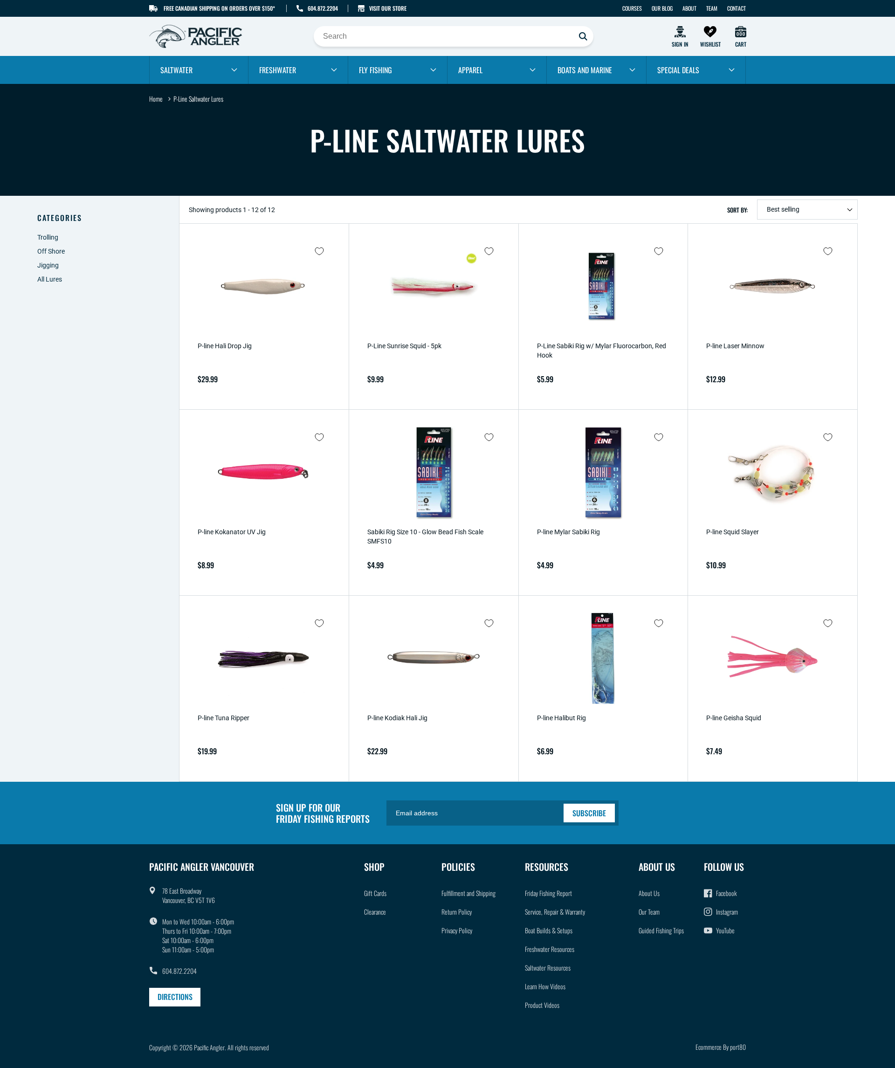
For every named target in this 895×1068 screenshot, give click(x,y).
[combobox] (453, 36)
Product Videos (542, 1005)
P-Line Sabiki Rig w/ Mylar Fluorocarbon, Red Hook (601, 350)
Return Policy (456, 911)
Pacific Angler (209, 1047)
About (689, 8)
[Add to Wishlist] (319, 251)
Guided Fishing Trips (661, 930)
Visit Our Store (387, 8)
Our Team (649, 911)
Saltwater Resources (548, 967)
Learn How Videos (545, 986)
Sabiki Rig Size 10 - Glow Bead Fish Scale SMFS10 (425, 536)
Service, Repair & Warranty (555, 911)
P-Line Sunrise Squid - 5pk (404, 346)
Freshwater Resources (549, 949)
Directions (175, 996)
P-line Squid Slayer (732, 532)
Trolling (47, 237)
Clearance (375, 911)
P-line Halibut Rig (561, 718)
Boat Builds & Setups (548, 930)
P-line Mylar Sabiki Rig (568, 532)
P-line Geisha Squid (733, 718)
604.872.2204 (323, 8)
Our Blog (662, 8)
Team (711, 8)
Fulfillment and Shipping (468, 893)
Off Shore (51, 251)
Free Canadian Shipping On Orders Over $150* (219, 8)
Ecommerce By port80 (720, 1047)
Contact (736, 8)
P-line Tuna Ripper (223, 718)
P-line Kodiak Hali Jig (397, 718)
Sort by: (737, 209)
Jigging (48, 265)
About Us (649, 893)
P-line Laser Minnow (735, 346)
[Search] (583, 36)
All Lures (49, 279)
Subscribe (589, 813)
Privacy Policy (456, 930)
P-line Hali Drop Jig (225, 346)
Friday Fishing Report (548, 893)
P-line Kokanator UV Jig (232, 532)
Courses (632, 8)
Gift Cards (375, 893)
